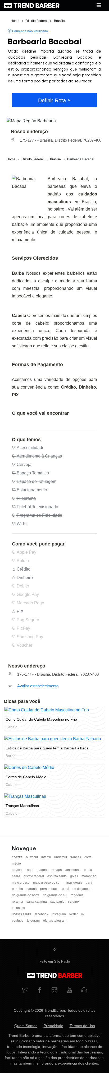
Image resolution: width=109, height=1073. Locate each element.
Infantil (46, 857)
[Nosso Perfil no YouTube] (69, 990)
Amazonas (73, 870)
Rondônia (77, 895)
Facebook (42, 914)
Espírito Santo (57, 876)
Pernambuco (49, 889)
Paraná (32, 889)
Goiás (74, 876)
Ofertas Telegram (54, 920)
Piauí (66, 889)
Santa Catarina (37, 901)
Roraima (18, 901)
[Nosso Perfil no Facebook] (40, 990)
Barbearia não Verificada (29, 31)
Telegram (33, 920)
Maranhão (88, 876)
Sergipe (73, 901)
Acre (30, 870)
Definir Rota (52, 100)
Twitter (74, 914)
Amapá (57, 870)
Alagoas (43, 870)
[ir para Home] (32, 5)
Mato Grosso (21, 882)
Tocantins (18, 908)
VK (82, 914)
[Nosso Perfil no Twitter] (25, 990)
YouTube (18, 920)
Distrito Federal (34, 876)
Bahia (88, 870)
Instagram (59, 914)
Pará (89, 882)
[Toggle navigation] (99, 5)
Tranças (76, 857)
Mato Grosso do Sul (47, 882)
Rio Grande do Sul (55, 895)
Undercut (61, 857)
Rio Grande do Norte (26, 895)
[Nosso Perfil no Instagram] (54, 990)
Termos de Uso (82, 1026)
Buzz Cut (32, 857)
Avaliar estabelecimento (37, 686)
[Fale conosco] (84, 990)
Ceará (16, 876)
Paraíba (18, 889)
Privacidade (53, 1026)
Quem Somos (25, 1026)
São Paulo (57, 901)
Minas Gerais (73, 882)
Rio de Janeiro (82, 889)
